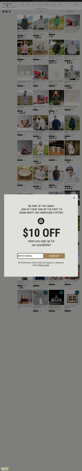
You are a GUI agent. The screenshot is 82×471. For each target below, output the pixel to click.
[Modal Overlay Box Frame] (41, 235)
